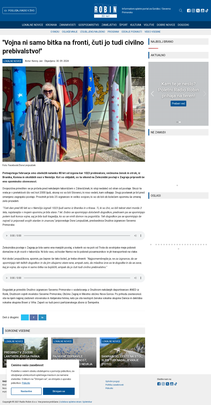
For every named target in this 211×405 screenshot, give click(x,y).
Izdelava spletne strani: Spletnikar (76, 402)
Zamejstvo (109, 24)
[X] (25, 317)
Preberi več (178, 103)
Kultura (135, 24)
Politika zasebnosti (115, 385)
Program (113, 31)
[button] (19, 10)
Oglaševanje (70, 31)
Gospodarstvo (88, 24)
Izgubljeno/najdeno (92, 31)
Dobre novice (166, 24)
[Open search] (180, 10)
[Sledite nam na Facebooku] (189, 11)
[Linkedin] (42, 317)
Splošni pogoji (113, 381)
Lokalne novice (32, 24)
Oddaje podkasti (131, 31)
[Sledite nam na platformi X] (198, 11)
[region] (43, 379)
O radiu (55, 31)
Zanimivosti (67, 24)
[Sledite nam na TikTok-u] (207, 10)
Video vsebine (153, 31)
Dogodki (183, 24)
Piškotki (26, 383)
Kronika (51, 24)
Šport (123, 24)
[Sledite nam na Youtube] (203, 11)
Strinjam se (59, 391)
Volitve (149, 24)
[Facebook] (34, 317)
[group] (178, 164)
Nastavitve (26, 391)
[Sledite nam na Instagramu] (193, 11)
